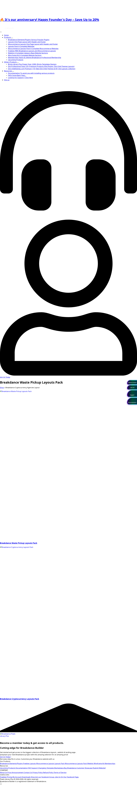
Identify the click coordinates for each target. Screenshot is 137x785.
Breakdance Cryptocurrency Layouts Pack (19, 699)
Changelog (42, 768)
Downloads (26, 777)
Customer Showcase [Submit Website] (91, 768)
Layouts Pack (60, 763)
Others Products (10, 62)
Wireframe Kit (99, 763)
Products (7, 37)
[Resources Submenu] (13, 71)
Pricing (10, 777)
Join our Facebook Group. (45, 777)
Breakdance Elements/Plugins (11, 763)
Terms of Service (60, 772)
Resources (8, 71)
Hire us (6, 80)
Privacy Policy (37, 772)
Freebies (26, 763)
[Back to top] (1, 784)
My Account (17, 777)
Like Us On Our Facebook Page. (67, 777)
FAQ (29, 768)
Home (6, 35)
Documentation (22, 768)
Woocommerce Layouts (45, 763)
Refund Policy (48, 772)
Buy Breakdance (70, 768)
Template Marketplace (55, 768)
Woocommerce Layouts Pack (76, 763)
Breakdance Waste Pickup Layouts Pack (18, 543)
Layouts (33, 763)
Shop (2, 387)
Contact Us (28, 772)
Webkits (90, 763)
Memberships (110, 763)
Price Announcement (15, 772)
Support (34, 768)
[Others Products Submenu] (18, 62)
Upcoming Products (8, 768)
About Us (3, 772)
